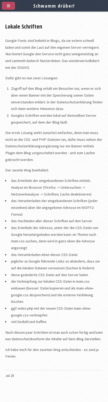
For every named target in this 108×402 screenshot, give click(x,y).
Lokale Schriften (23, 26)
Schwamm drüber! (54, 5)
